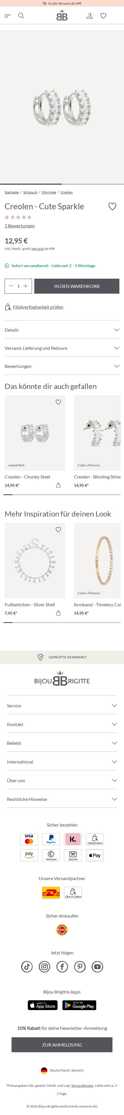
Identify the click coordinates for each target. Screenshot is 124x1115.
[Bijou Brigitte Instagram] (44, 966)
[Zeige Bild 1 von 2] (31, 184)
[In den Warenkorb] (58, 485)
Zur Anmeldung (62, 1044)
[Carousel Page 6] (52, 494)
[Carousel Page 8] (71, 494)
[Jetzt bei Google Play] (79, 1004)
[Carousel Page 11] (97, 494)
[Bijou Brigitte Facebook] (62, 966)
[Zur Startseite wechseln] (62, 15)
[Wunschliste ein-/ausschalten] (112, 207)
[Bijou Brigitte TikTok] (26, 966)
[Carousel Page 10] (88, 494)
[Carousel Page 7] (61, 494)
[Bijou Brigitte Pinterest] (79, 966)
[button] (89, 16)
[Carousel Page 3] (25, 494)
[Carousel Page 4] (35, 494)
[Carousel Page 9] (80, 494)
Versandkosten (82, 1085)
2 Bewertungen (20, 225)
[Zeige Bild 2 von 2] (93, 184)
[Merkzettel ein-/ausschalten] (58, 402)
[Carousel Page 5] (44, 494)
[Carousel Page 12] (107, 494)
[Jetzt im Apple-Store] (43, 1004)
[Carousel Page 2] (16, 494)
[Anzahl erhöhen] (25, 286)
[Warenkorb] (117, 16)
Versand (37, 248)
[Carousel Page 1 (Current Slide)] (7, 494)
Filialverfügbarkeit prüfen (38, 306)
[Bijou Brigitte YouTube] (97, 966)
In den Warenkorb (76, 286)
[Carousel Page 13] (116, 494)
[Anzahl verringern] (11, 286)
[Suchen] (21, 16)
